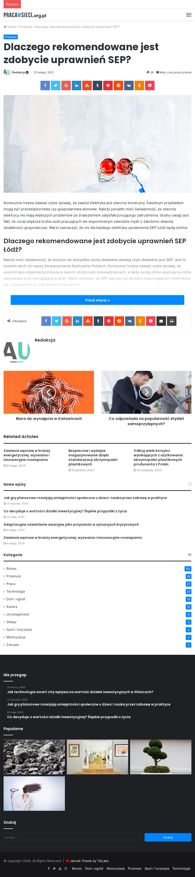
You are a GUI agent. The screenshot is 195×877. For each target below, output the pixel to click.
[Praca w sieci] (26, 14)
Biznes (11, 568)
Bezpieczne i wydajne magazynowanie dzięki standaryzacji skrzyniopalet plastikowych (93, 457)
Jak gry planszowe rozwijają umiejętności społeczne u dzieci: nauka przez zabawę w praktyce (85, 497)
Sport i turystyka (19, 629)
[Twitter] (54, 869)
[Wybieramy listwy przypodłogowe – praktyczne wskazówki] (97, 757)
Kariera (11, 607)
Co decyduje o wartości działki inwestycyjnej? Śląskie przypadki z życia (65, 511)
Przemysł (25, 27)
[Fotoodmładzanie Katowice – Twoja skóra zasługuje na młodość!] (34, 793)
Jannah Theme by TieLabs (89, 861)
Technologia (15, 591)
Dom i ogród (15, 599)
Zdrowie (12, 645)
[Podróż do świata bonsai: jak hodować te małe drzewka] (160, 757)
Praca (10, 584)
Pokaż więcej (96, 300)
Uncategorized (17, 614)
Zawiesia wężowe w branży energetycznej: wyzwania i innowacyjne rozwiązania (27, 455)
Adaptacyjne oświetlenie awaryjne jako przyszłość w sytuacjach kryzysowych (71, 524)
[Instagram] (65, 869)
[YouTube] (60, 869)
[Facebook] (48, 869)
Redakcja (18, 72)
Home (11, 27)
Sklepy (11, 622)
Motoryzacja (15, 637)
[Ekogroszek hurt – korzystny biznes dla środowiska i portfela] (34, 757)
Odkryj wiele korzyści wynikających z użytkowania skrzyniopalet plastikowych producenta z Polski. (158, 457)
